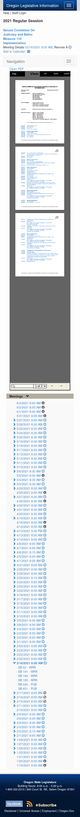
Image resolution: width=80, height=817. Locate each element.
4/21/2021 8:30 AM (29, 509)
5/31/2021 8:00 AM (29, 416)
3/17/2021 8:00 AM (29, 599)
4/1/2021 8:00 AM (29, 561)
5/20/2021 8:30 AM (29, 437)
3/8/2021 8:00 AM (29, 624)
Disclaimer (10, 811)
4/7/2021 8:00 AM (29, 548)
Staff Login (19, 13)
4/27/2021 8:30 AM (29, 497)
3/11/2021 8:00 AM (29, 612)
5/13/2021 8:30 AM (29, 454)
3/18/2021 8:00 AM (29, 595)
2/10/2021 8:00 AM (29, 710)
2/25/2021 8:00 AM (29, 646)
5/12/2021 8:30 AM (29, 458)
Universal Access (29, 811)
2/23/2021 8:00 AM (29, 654)
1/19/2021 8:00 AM (29, 765)
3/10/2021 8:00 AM (29, 616)
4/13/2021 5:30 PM (29, 531)
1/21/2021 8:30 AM (29, 757)
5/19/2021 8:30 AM (29, 441)
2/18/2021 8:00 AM (30, 663)
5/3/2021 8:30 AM (29, 484)
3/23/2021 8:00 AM (29, 586)
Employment (49, 811)
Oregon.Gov (66, 811)
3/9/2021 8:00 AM (29, 620)
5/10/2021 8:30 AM (29, 467)
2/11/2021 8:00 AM (29, 705)
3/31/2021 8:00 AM (29, 565)
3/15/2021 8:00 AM (29, 607)
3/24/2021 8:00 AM (29, 582)
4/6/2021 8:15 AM (29, 552)
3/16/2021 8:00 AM (29, 603)
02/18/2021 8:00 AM (38, 47)
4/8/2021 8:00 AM (29, 543)
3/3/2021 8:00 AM (29, 633)
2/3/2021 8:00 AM (29, 727)
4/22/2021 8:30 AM (29, 505)
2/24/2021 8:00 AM (29, 650)
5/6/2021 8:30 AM (29, 471)
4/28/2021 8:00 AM (29, 492)
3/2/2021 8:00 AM (29, 637)
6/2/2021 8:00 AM (29, 407)
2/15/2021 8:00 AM (29, 701)
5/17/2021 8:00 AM (29, 450)
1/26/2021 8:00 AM (29, 748)
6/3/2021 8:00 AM (29, 403)
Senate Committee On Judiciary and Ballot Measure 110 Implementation (19, 36)
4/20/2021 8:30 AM (29, 514)
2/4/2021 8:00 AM (29, 722)
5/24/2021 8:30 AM (29, 433)
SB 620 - (27, 684)
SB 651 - (27, 688)
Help (6, 13)
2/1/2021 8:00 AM (29, 735)
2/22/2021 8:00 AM (29, 659)
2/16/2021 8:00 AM (29, 697)
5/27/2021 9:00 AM (29, 420)
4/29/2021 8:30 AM (29, 488)
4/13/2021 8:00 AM (29, 535)
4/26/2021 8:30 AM (29, 501)
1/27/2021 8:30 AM (29, 744)
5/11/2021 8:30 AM (29, 462)
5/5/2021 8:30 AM (29, 475)
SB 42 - (27, 667)
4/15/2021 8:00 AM (29, 522)
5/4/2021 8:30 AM (29, 480)
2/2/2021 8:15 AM (29, 731)
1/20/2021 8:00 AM (29, 761)
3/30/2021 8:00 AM (29, 569)
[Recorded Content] (69, 47)
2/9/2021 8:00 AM (29, 714)
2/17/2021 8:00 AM (29, 693)
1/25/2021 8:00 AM (29, 752)
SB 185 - (28, 680)
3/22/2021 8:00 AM (29, 590)
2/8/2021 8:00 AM (29, 718)
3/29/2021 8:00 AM (29, 573)
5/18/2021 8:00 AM (29, 445)
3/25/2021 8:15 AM (29, 578)
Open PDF (17, 69)
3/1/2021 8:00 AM (29, 641)
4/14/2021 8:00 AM (29, 526)
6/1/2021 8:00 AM (29, 411)
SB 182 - (28, 676)
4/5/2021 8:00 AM (29, 556)
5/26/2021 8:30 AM (29, 424)
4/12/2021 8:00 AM (29, 539)
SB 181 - (28, 671)
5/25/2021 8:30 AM (29, 428)
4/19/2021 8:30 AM (29, 518)
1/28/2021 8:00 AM (29, 740)
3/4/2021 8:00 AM (29, 629)
